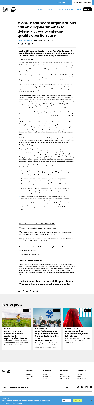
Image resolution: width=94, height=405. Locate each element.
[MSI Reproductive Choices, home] (9, 9)
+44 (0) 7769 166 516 (32, 254)
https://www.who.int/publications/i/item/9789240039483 (38, 224)
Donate (86, 9)
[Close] (91, 400)
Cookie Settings (66, 400)
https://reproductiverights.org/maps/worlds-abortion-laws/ (38, 228)
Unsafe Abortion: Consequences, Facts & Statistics (76, 333)
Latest (4, 387)
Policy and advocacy (25, 40)
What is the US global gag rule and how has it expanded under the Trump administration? (47, 336)
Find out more (26, 281)
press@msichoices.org (30, 250)
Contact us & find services (83, 2)
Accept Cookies (77, 400)
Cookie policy (19, 403)
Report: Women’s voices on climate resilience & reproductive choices (15, 335)
